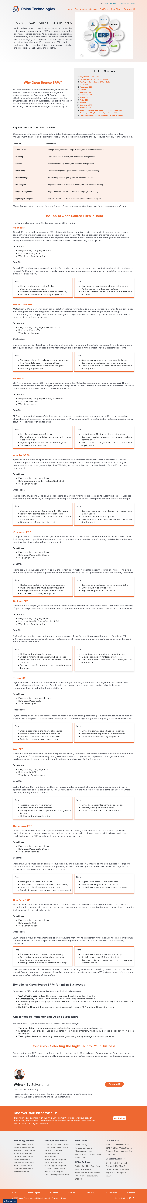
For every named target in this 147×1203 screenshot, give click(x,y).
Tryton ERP (84, 100)
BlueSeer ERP (85, 108)
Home (69, 9)
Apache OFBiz (85, 92)
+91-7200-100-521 (112, 3)
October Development (24, 1156)
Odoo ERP (84, 84)
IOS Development (22, 1171)
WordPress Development (25, 1150)
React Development (23, 1165)
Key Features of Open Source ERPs (94, 79)
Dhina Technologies (26, 1198)
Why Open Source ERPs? (89, 77)
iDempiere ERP (86, 95)
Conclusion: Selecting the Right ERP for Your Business (101, 115)
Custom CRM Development (56, 1144)
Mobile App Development (55, 1159)
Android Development (23, 1168)
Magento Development (24, 1147)
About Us (72, 1192)
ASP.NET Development (24, 1162)
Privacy (55, 1198)
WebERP (83, 103)
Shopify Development (23, 1153)
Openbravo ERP (86, 105)
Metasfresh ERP (86, 87)
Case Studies (111, 1192)
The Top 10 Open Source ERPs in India (95, 82)
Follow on (113, 1084)
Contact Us (10, 1201)
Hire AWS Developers (53, 1171)
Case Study (116, 9)
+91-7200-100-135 (128, 3)
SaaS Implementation (54, 1162)
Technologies (34, 1192)
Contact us (119, 1118)
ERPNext (83, 90)
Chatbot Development (54, 1168)
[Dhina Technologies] (33, 9)
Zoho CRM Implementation (56, 1174)
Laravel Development (23, 1144)
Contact (128, 9)
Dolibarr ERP (85, 97)
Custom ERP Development (56, 1147)
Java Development (22, 1159)
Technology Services (24, 1140)
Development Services (55, 1140)
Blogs (63, 1198)
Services (54, 1192)
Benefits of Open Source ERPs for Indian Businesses (101, 110)
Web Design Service (53, 1150)
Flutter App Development (55, 1165)
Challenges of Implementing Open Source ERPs (99, 113)
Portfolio (104, 9)
